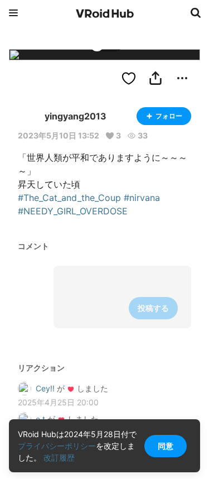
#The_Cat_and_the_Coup (69, 197)
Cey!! (45, 388)
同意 (165, 446)
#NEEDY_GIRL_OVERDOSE (73, 211)
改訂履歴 (59, 457)
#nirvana (142, 197)
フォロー (168, 116)
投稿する (153, 308)
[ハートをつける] (129, 78)
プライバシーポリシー (57, 446)
